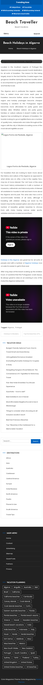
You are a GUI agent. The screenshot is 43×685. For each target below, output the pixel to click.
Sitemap (9, 553)
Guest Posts (10, 559)
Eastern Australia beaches (15, 611)
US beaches (31, 667)
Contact (9, 543)
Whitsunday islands (11, 10)
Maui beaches (10, 643)
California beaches (12, 596)
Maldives (20, 639)
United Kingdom (10, 662)
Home (8, 538)
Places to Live (11, 504)
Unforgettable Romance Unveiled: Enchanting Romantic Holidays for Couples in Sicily (22, 361)
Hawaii (16, 620)
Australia (9, 468)
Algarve (11, 327)
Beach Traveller (22, 22)
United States (26, 662)
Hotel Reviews (11, 489)
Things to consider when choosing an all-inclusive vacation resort (22, 413)
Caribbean (10, 473)
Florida (32, 611)
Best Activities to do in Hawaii (17, 397)
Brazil (6, 592)
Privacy (9, 569)
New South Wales (11, 648)
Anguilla (17, 587)
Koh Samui (8, 639)
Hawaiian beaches (30, 620)
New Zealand (27, 648)
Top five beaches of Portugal (33, 334)
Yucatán (28, 7)
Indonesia (23, 629)
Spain (33, 653)
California (16, 592)
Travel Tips (10, 514)
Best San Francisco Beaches (17, 420)
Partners (9, 564)
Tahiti (16, 657)
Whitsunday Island (32, 10)
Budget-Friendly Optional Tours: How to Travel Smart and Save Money (21, 350)
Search (37, 34)
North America (11, 494)
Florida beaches (10, 615)
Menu (6, 33)
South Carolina (21, 653)
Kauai (6, 634)
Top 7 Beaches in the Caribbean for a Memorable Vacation (20, 427)
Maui (29, 639)
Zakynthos (15, 7)
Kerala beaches (27, 634)
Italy (33, 629)
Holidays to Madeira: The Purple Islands (12, 334)
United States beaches (13, 667)
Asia (8, 463)
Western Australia (21, 14)
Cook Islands (25, 601)
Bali (36, 587)
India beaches (10, 629)
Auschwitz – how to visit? (15, 391)
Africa (8, 458)
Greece (7, 620)
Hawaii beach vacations (14, 625)
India (29, 625)
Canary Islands (10, 601)
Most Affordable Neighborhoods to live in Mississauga (22, 404)
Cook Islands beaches (13, 606)
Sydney (7, 657)
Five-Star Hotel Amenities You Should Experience (20, 384)
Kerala (14, 634)
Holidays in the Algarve (10, 260)
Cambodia (27, 596)
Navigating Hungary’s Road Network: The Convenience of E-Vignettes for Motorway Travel (22, 374)
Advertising (10, 548)
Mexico (22, 643)
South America (12, 509)
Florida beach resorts (29, 615)
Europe (9, 484)
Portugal (18, 327)
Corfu (28, 606)
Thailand (25, 657)
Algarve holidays (31, 263)
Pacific (8, 499)
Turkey (36, 657)
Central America (12, 478)
